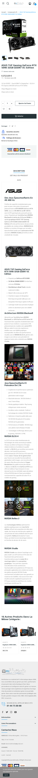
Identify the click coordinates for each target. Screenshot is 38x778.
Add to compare (9, 109)
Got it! (6, 775)
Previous (4, 36)
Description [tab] (19, 171)
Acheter (20, 116)
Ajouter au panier (25, 103)
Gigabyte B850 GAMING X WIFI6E (28, 644)
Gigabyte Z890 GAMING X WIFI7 (10, 644)
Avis (19, 180)
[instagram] (11, 712)
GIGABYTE (5, 642)
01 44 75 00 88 (14, 705)
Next (33, 36)
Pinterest (15, 126)
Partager (9, 126)
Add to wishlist (3, 109)
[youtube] (15, 712)
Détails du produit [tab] (19, 175)
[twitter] (7, 712)
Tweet (12, 126)
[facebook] (2, 712)
